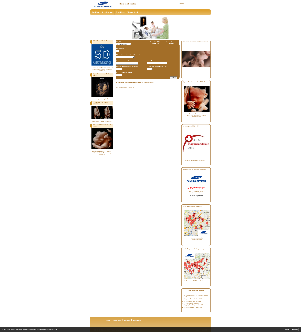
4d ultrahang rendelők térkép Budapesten (197, 238)
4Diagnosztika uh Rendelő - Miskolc (194, 299)
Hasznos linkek (132, 12)
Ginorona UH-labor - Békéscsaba (193, 307)
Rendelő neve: (120, 48)
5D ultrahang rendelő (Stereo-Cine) (157, 66)
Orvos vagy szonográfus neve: (124, 60)
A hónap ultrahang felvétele (102, 99)
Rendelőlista (120, 12)
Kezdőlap (95, 12)
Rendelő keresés (107, 12)
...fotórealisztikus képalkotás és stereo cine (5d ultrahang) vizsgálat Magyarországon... (196, 115)
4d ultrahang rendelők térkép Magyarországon (196, 280)
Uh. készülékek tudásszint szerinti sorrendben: (129, 54)
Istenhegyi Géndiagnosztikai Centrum (195, 160)
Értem (287, 329)
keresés (182, 3)
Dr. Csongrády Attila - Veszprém (192, 301)
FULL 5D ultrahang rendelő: (124, 72)
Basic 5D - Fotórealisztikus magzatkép (127, 66)
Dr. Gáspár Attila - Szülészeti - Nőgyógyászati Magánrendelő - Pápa (194, 304)
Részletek (295, 329)
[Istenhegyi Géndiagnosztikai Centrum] (196, 157)
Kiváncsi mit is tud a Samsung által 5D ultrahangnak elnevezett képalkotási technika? (102, 69)
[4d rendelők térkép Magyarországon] (197, 278)
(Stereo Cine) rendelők (102, 121)
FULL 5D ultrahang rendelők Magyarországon (197, 192)
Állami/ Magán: (151, 60)
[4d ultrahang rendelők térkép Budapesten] (197, 235)
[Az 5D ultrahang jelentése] (102, 65)
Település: (119, 41)
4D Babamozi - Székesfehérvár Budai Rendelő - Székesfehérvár (134, 82)
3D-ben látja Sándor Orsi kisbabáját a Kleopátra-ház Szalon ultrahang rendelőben (102, 153)
